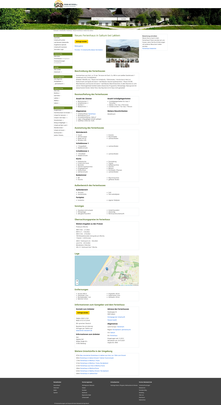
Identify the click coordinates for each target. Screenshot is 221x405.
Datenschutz (142, 400)
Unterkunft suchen (59, 40)
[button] (107, 269)
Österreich (56, 388)
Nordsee (84, 390)
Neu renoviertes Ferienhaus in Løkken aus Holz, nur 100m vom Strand (103, 355)
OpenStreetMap (129, 285)
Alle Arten (57, 56)
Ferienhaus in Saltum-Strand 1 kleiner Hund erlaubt (97, 358)
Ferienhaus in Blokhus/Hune (89, 368)
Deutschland (57, 385)
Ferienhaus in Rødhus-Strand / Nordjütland (94, 371)
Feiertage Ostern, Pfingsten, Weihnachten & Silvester (124, 385)
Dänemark (57, 72)
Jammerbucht (59, 83)
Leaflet (121, 285)
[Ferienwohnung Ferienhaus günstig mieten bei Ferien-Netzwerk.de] (66, 7)
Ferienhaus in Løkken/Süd (88, 373)
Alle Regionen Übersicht (88, 385)
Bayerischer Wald (86, 395)
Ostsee (84, 388)
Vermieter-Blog (143, 390)
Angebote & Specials (60, 45)
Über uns (141, 395)
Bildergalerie (79, 46)
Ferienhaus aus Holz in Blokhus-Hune (92, 366)
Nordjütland (57, 81)
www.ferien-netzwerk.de (84, 330)
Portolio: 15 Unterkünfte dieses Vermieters (89, 50)
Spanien (56, 392)
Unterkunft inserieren (60, 47)
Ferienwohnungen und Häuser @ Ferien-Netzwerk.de (69, 403)
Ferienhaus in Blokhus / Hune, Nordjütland (94, 363)
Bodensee (84, 392)
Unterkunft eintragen (144, 385)
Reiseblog (141, 392)
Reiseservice (142, 388)
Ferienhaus (92, 114)
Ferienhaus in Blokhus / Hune (90, 360)
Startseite (57, 38)
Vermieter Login (59, 49)
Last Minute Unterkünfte (61, 42)
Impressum (142, 397)
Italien (55, 390)
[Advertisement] (154, 78)
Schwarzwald (85, 397)
